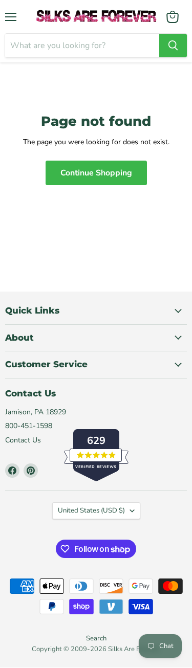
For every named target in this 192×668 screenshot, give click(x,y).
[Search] (173, 45)
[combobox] (82, 45)
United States (91, 510)
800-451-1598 (28, 426)
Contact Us (23, 440)
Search (96, 638)
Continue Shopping (96, 173)
